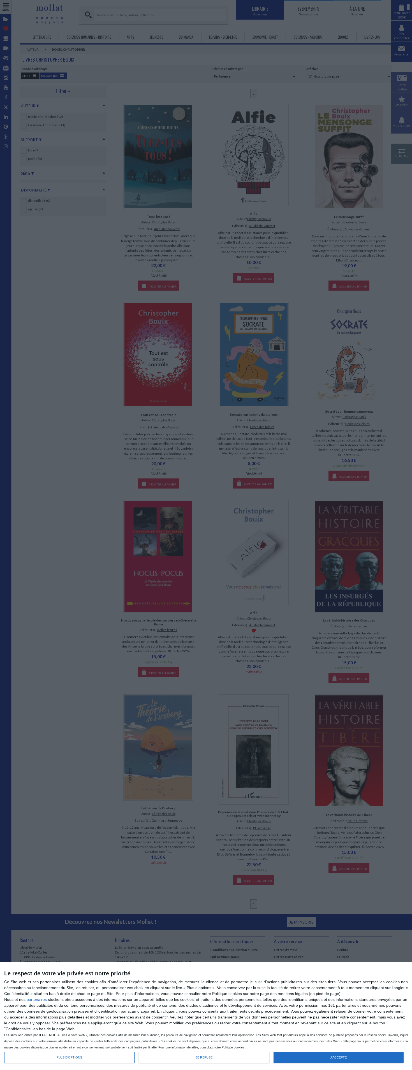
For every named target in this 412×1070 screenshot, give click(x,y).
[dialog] (206, 1016)
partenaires (37, 999)
